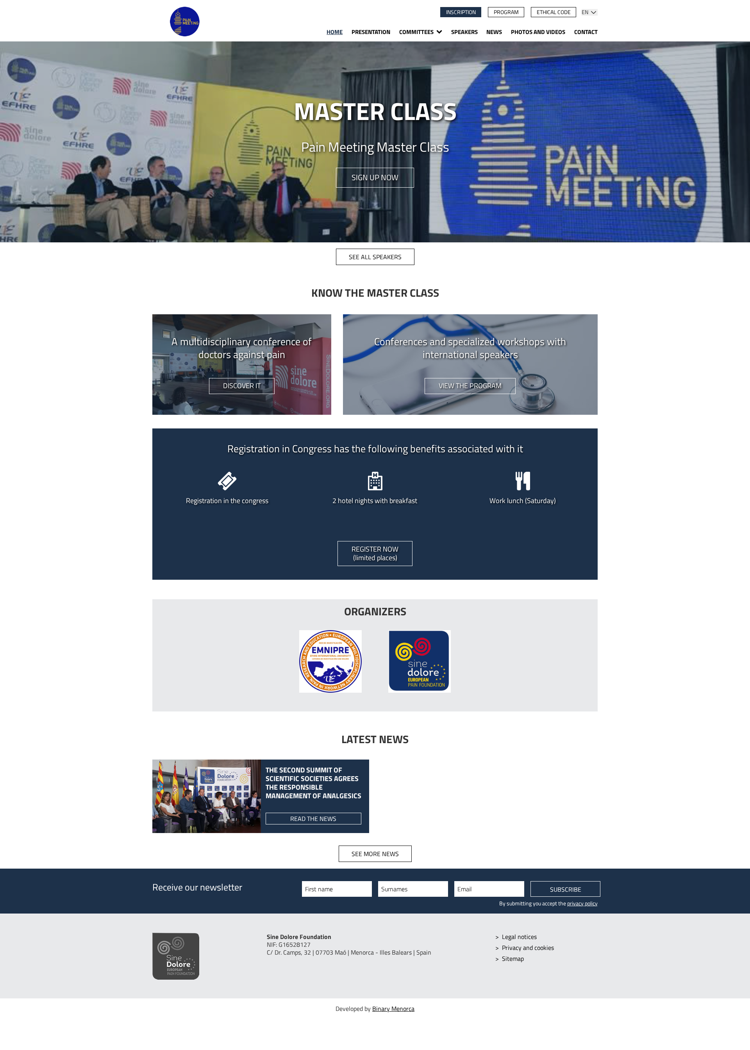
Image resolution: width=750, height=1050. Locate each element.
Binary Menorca (393, 1008)
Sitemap (513, 958)
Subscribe (565, 889)
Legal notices (519, 936)
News (494, 32)
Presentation (371, 32)
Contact (586, 32)
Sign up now (375, 177)
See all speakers (375, 257)
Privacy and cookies (528, 947)
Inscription (461, 12)
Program (506, 12)
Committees (416, 32)
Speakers (464, 32)
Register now (375, 553)
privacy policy (582, 903)
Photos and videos (538, 32)
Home (335, 32)
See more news (375, 853)
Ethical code (554, 12)
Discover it (242, 385)
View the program (470, 385)
